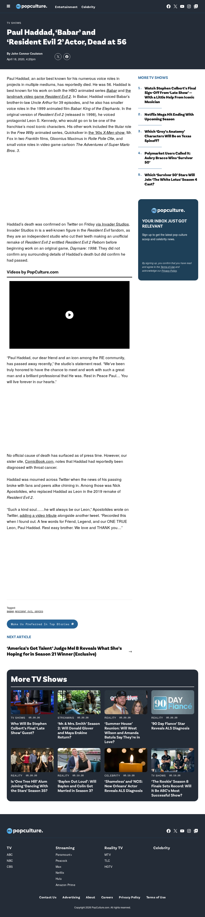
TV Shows (14, 22)
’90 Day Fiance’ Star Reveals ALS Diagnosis (170, 725)
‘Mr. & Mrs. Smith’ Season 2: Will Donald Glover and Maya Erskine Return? (79, 730)
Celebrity (88, 7)
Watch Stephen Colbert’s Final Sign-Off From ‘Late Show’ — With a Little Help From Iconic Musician (170, 95)
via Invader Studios (112, 224)
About (90, 897)
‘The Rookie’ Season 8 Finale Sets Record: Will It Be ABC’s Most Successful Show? (171, 788)
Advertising (71, 897)
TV (9, 847)
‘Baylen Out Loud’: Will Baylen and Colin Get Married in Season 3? (77, 786)
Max (58, 867)
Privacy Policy (169, 270)
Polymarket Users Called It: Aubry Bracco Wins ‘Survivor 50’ (169, 158)
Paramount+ (64, 855)
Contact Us (47, 897)
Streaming (66, 717)
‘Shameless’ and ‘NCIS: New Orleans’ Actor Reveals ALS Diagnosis (124, 786)
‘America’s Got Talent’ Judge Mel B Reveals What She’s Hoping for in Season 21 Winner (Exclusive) (64, 651)
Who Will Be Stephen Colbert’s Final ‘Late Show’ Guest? (29, 728)
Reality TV (114, 847)
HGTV (109, 867)
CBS (10, 867)
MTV (108, 855)
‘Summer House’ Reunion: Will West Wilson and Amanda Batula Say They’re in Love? (122, 732)
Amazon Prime (65, 885)
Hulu (59, 879)
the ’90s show (106, 132)
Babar (112, 90)
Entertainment (66, 7)
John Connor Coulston (27, 53)
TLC (107, 861)
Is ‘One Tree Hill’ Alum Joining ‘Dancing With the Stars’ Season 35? (29, 786)
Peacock (61, 861)
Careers (107, 897)
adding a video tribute (38, 515)
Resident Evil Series (29, 611)
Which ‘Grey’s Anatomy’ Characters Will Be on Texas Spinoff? (168, 136)
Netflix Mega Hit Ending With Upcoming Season (169, 116)
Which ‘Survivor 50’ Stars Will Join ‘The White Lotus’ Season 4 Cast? (171, 179)
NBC (10, 861)
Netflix (60, 873)
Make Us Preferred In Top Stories (41, 624)
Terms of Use (168, 266)
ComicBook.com (39, 461)
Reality (110, 717)
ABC (10, 855)
